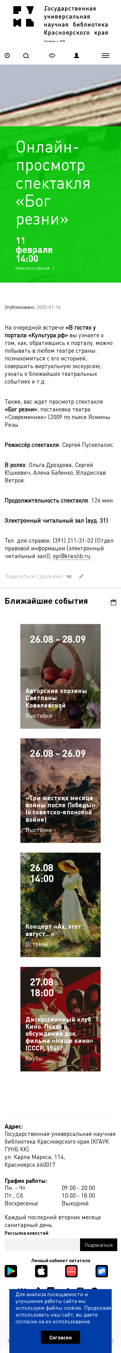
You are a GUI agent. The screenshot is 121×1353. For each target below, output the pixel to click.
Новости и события (33, 268)
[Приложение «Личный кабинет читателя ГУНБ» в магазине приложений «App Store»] (41, 1270)
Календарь (110, 602)
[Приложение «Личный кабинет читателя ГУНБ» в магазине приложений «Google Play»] (11, 1270)
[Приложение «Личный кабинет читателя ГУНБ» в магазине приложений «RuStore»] (102, 1270)
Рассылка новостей (26, 1233)
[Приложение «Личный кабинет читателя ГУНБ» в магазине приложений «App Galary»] (71, 1270)
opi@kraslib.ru (71, 556)
